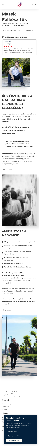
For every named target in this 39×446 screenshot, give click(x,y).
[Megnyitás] (3, 5)
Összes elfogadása (14, 440)
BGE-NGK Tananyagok (11, 30)
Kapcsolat (7, 310)
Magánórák (29, 30)
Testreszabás (12, 431)
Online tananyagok (8, 404)
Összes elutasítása (14, 436)
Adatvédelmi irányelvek (13, 427)
